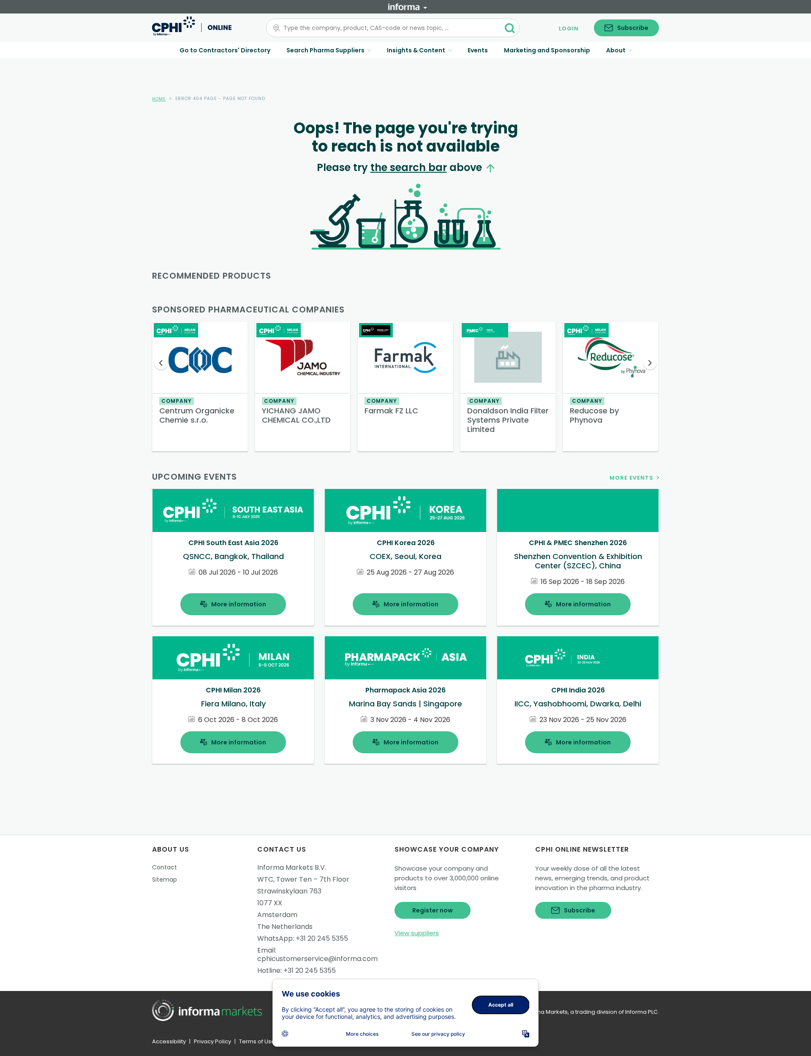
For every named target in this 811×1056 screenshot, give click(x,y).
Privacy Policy (212, 1041)
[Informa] (407, 6)
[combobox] (387, 28)
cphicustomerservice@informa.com (317, 959)
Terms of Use (257, 1041)
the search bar (408, 167)
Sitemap (164, 879)
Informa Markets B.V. (291, 867)
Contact (164, 867)
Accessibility (169, 1041)
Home (159, 99)
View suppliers (417, 932)
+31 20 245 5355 (322, 938)
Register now (432, 910)
